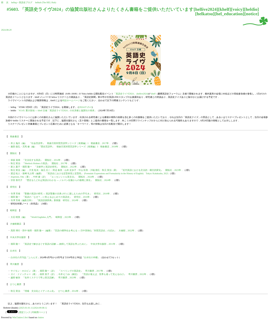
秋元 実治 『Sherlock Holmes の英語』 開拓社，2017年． (40, 163)
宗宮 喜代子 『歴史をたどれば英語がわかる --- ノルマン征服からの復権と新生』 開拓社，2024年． (62, 180)
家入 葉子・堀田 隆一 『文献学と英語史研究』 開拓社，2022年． (45, 167)
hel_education (229, 13)
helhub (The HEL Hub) (45, 2)
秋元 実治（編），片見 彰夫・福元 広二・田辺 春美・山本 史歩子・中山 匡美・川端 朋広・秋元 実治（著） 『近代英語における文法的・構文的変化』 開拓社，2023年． (97, 170)
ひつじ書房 (15, 284)
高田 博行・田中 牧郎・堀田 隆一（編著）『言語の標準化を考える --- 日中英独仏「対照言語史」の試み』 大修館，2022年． (74, 230)
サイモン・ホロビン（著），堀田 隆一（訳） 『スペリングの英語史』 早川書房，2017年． (58, 271)
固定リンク (24, 312)
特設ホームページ (71, 100)
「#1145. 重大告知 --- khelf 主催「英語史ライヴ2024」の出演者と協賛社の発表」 (57, 110)
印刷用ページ (38, 312)
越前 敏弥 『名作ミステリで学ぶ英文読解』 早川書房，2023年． (44, 277)
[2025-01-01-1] (26, 308)
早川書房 (14, 264)
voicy (238, 9)
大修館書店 (15, 224)
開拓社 (13, 153)
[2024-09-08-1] (40, 308)
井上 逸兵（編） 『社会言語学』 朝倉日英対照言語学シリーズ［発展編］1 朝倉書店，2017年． (61, 143)
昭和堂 (13, 210)
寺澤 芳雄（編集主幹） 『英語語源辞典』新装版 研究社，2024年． (46, 200)
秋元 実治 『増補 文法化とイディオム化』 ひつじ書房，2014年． (46, 291)
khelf (224, 9)
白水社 (13, 250)
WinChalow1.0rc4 (20, 317)
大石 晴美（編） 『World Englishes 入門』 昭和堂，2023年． (42, 217)
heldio (251, 9)
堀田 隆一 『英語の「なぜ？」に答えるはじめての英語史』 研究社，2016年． (51, 197)
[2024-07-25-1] (85, 107)
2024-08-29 (6, 30)
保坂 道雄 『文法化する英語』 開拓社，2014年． (37, 160)
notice (251, 13)
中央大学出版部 (18, 237)
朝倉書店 (14, 136)
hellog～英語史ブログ (21, 2)
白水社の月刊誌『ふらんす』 (25, 257)
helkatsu (205, 13)
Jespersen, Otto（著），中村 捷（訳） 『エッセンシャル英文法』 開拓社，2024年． (53, 177)
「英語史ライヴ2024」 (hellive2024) (130, 93)
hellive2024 (206, 9)
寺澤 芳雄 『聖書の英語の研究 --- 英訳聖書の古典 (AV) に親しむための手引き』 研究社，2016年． (61, 193)
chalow (41, 317)
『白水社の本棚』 (91, 257)
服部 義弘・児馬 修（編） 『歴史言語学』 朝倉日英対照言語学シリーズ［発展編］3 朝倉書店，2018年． (65, 146)
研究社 (13, 187)
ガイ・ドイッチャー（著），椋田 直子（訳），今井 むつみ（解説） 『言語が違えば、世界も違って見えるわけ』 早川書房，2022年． (80, 274)
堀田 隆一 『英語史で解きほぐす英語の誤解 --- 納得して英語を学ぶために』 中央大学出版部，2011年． (64, 244)
